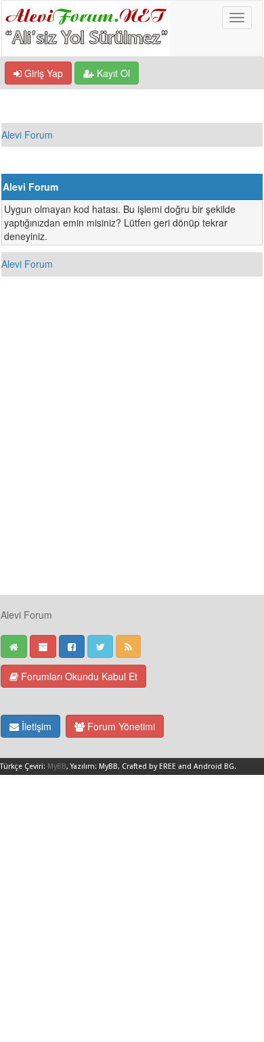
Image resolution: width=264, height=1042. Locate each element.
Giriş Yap (42, 73)
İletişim (35, 726)
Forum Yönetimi (120, 726)
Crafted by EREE (149, 766)
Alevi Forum (27, 134)
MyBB (56, 766)
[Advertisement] (132, 462)
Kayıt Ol (112, 73)
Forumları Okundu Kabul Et (77, 676)
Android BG (214, 766)
